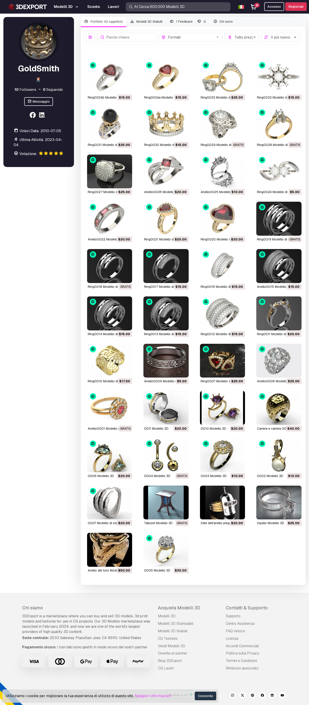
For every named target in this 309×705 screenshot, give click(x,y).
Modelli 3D (167, 616)
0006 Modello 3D (101, 476)
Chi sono (226, 21)
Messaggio (41, 101)
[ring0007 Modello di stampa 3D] (222, 361)
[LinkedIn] (43, 116)
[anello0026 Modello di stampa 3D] (166, 172)
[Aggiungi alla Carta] (116, 87)
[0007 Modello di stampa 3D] (109, 503)
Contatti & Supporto (247, 608)
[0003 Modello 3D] (222, 455)
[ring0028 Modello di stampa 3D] (279, 124)
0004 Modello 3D (157, 476)
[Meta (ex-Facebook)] (262, 695)
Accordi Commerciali (242, 646)
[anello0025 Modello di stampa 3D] (222, 172)
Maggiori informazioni (153, 695)
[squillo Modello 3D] (279, 503)
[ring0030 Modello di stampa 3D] (166, 124)
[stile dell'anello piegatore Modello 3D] (222, 503)
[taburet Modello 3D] (166, 503)
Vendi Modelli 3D (171, 646)
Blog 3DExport (170, 660)
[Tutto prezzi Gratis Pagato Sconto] (242, 37)
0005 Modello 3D (157, 570)
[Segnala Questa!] (125, 87)
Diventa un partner (172, 653)
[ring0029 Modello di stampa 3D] (222, 124)
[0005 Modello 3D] (166, 550)
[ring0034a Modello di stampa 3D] (166, 77)
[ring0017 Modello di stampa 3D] (166, 266)
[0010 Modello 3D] (222, 408)
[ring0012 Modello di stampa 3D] (222, 313)
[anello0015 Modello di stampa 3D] (279, 266)
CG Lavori (166, 668)
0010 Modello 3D (213, 428)
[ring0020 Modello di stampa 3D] (222, 219)
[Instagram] (232, 695)
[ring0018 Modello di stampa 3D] (109, 266)
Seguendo (53, 89)
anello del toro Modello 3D (107, 570)
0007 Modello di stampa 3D (108, 523)
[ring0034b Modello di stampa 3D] (109, 77)
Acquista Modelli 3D (179, 608)
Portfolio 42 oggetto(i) (106, 21)
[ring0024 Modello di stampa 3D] (279, 172)
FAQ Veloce (235, 631)
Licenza (232, 638)
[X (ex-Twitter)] (242, 695)
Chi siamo (32, 608)
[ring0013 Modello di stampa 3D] (166, 313)
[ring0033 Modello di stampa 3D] (222, 77)
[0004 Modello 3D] (166, 455)
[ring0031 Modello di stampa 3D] (109, 124)
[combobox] (193, 37)
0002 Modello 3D (270, 476)
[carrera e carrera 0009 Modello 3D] (279, 408)
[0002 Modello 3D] (279, 455)
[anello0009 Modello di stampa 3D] (166, 361)
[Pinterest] (252, 695)
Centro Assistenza (240, 623)
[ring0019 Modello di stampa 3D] (279, 219)
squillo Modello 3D (270, 523)
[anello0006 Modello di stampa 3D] (279, 361)
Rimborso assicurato (242, 668)
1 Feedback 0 (190, 21)
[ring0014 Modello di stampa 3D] (109, 313)
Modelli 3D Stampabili (175, 623)
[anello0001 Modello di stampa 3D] (109, 408)
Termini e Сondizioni (241, 660)
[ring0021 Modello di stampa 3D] (166, 219)
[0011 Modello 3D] (166, 408)
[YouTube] (282, 695)
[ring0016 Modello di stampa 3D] (222, 266)
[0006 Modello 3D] (109, 455)
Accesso (274, 7)
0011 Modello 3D (156, 428)
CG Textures (168, 638)
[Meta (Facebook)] (33, 116)
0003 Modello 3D (214, 476)
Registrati (296, 7)
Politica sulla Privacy (242, 653)
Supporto (233, 616)
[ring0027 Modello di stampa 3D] (109, 172)
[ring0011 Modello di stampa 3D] (279, 313)
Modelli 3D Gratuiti (148, 21)
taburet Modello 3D (158, 523)
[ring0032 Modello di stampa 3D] (279, 77)
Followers (25, 89)
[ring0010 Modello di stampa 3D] (109, 361)
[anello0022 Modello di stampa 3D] (109, 219)
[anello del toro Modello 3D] (109, 550)
